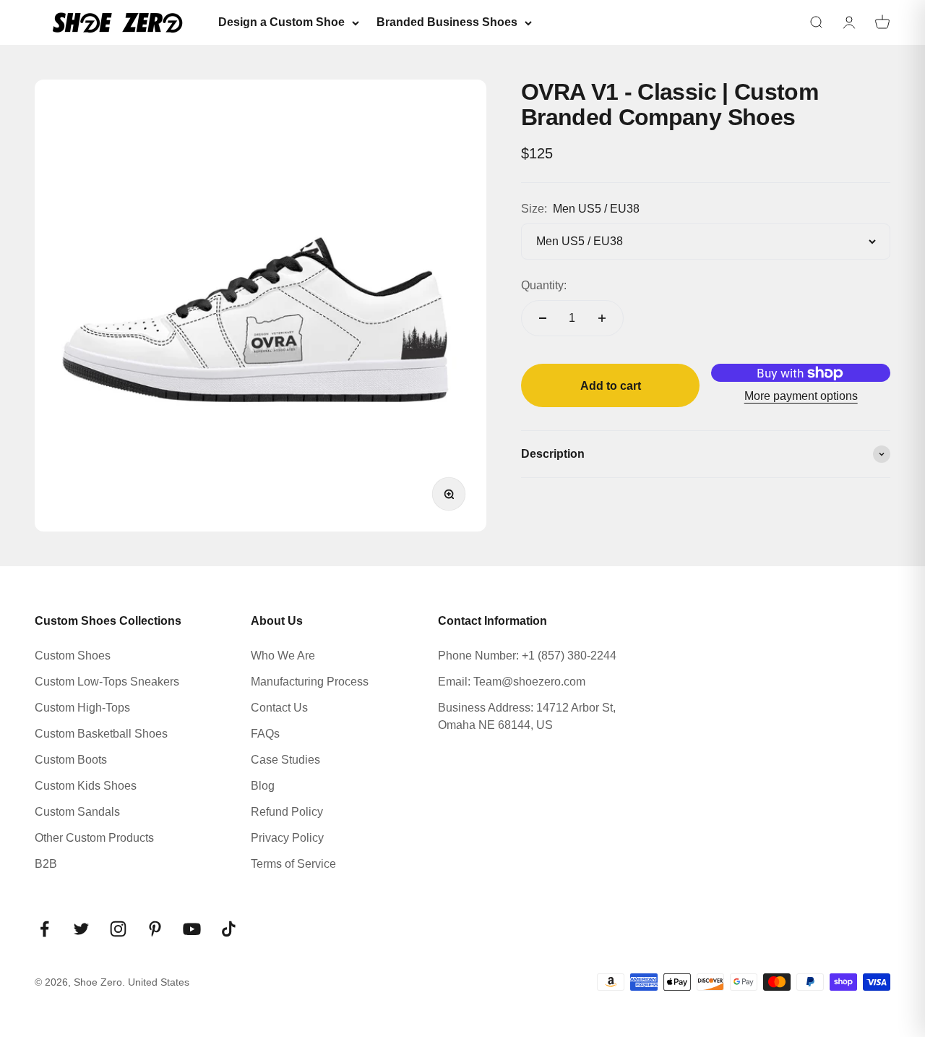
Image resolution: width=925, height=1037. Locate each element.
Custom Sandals (77, 812)
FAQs (265, 733)
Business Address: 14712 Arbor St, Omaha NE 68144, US (527, 716)
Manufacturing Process (310, 681)
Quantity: (544, 285)
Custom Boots (71, 760)
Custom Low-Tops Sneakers (107, 681)
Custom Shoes (73, 655)
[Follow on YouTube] (192, 929)
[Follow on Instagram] (118, 929)
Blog (263, 786)
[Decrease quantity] (543, 318)
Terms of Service (293, 864)
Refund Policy (287, 812)
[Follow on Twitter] (81, 929)
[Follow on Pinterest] (155, 929)
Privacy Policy (287, 838)
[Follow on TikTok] (228, 929)
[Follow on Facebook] (44, 929)
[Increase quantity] (602, 318)
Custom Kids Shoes (86, 786)
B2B (46, 864)
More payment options (801, 396)
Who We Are (283, 655)
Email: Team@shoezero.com (511, 681)
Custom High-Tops (82, 707)
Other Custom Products (94, 838)
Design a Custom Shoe (281, 22)
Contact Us (279, 707)
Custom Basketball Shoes (101, 733)
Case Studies (285, 760)
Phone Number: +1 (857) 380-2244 (527, 655)
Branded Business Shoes (447, 22)
